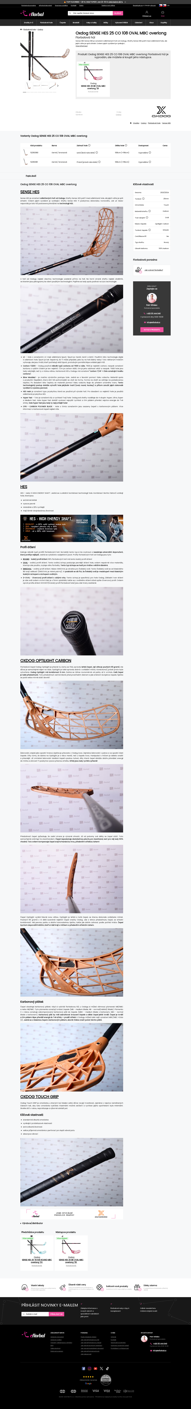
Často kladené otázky (88, 1337)
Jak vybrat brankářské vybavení (92, 1348)
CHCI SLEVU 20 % (115, 2)
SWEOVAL (27, 569)
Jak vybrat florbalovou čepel (91, 1343)
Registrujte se (138, 5)
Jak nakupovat (86, 1354)
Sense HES (166, 123)
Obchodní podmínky (118, 1343)
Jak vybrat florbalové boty (90, 1351)
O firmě (113, 1337)
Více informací (82, 46)
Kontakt (73, 5)
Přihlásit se (56, 1314)
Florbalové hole (29, 29)
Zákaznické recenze (88, 1380)
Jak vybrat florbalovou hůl (90, 1340)
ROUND (26, 559)
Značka (136, 123)
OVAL (25, 562)
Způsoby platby (56, 1340)
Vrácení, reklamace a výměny (61, 1343)
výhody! (153, 5)
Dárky (81, 5)
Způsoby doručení (57, 1337)
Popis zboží (31, 176)
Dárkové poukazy (57, 1351)
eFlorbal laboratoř (45, 5)
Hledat (117, 13)
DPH (52, 1345)
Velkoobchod (55, 1348)
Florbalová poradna (28, 5)
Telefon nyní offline (108, 5)
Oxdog (40, 29)
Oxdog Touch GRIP (39, 1096)
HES (23, 486)
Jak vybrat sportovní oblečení (91, 1345)
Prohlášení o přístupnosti (120, 1348)
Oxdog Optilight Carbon (45, 660)
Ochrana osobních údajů (120, 1345)
